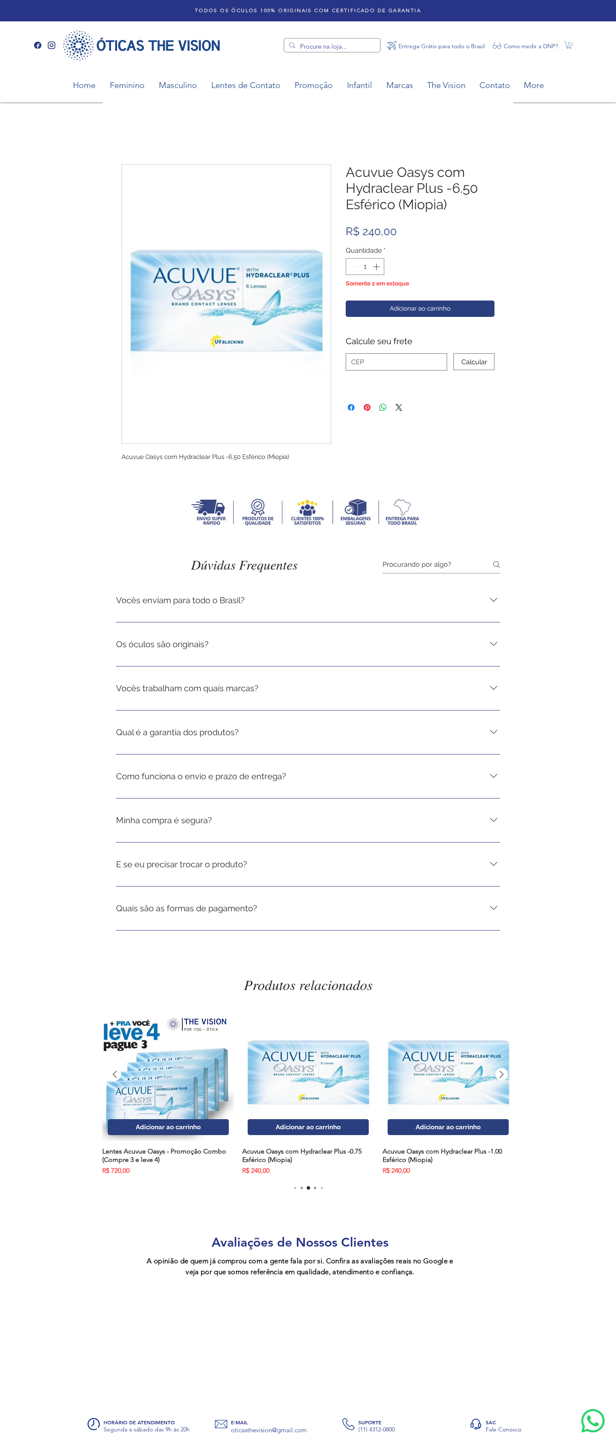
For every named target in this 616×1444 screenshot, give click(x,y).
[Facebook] (37, 45)
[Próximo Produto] (501, 1113)
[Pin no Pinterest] (367, 360)
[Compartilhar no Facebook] (351, 360)
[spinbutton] (365, 268)
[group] (308, 1131)
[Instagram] (51, 45)
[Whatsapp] (593, 1421)
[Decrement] (353, 268)
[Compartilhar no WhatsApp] (383, 360)
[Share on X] (399, 360)
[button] (569, 45)
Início (129, 136)
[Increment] (377, 268)
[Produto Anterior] (115, 1113)
